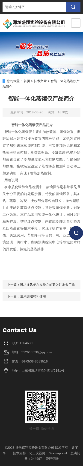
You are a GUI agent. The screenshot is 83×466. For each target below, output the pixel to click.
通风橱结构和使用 (33, 296)
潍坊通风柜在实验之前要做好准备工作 (47, 285)
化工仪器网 (37, 453)
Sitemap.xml (58, 453)
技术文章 (40, 81)
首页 (27, 81)
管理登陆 (52, 458)
